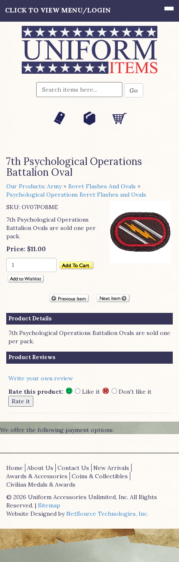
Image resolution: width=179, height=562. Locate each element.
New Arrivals (111, 468)
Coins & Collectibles (100, 476)
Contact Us (73, 468)
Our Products (25, 186)
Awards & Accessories (36, 476)
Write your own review (40, 378)
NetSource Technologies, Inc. (107, 513)
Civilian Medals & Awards (40, 484)
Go (133, 90)
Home (14, 468)
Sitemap (49, 505)
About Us (40, 468)
